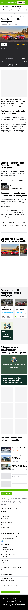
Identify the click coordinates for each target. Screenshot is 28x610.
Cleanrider (5, 547)
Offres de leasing (6, 562)
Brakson (16, 605)
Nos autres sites (5, 544)
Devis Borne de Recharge (9, 554)
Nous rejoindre (6, 518)
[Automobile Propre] (11, 2)
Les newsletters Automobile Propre (11, 533)
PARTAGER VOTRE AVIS (6, 522)
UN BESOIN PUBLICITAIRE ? (7, 589)
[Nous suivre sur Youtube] (8, 508)
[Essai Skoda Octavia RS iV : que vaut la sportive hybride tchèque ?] (21, 302)
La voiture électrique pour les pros (9, 585)
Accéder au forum (14, 370)
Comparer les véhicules (8, 569)
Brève (22, 443)
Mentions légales (13, 600)
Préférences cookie (19, 598)
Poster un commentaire (14, 367)
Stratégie (14, 460)
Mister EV (5, 551)
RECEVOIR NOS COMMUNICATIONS (9, 531)
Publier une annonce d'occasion (10, 572)
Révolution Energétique (8, 549)
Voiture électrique (19, 312)
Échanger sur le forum (8, 574)
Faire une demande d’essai (9, 565)
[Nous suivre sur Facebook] (2, 508)
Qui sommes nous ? (7, 514)
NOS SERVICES (4, 560)
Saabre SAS (17, 604)
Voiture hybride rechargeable (7, 312)
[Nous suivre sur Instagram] (11, 508)
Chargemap (5, 556)
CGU (20, 601)
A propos (3, 511)
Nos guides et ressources (8, 538)
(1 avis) (25, 44)
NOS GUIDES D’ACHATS (6, 578)
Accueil (2, 16)
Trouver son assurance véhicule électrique (12, 567)
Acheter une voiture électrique (8, 580)
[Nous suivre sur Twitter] (5, 508)
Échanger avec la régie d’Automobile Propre (10, 592)
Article (9, 443)
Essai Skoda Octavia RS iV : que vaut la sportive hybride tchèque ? (20, 309)
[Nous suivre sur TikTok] (14, 508)
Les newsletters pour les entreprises (11, 536)
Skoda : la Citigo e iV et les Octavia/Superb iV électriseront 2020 (17, 457)
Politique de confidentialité (8, 598)
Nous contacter (6, 516)
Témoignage (17, 443)
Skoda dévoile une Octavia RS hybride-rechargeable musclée (18, 448)
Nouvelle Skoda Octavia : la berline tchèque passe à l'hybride (19, 466)
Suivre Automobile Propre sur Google (11, 541)
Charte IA (21, 600)
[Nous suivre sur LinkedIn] (16, 508)
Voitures (6, 16)
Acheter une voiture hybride (7, 583)
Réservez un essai (21, 2)
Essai (12, 443)
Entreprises (4, 443)
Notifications (6, 600)
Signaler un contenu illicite (12, 601)
